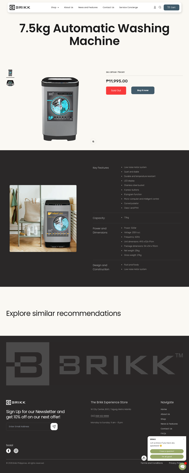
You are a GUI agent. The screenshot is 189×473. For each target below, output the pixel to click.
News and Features (88, 7)
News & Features (169, 423)
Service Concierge (128, 7)
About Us (68, 7)
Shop (53, 7)
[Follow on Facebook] (8, 451)
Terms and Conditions (152, 463)
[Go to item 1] (10, 73)
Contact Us (108, 7)
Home (164, 409)
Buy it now (142, 90)
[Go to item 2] (10, 83)
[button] (182, 466)
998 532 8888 (102, 415)
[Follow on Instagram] (16, 451)
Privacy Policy (176, 463)
